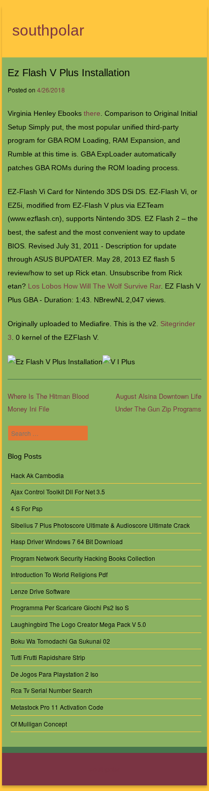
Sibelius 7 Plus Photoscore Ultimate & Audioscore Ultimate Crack (100, 525)
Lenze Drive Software (40, 591)
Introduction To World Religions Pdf (59, 574)
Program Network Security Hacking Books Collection (83, 558)
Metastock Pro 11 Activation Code (57, 707)
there (92, 113)
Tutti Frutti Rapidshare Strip (48, 657)
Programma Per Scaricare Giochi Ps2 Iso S (70, 607)
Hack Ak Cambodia (37, 475)
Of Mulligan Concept (39, 723)
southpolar (48, 30)
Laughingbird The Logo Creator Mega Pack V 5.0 (78, 624)
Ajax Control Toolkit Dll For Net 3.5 (58, 491)
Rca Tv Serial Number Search (51, 690)
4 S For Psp (27, 508)
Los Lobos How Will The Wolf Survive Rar (94, 286)
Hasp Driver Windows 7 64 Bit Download (67, 541)
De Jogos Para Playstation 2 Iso (54, 674)
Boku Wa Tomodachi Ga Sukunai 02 (60, 641)
